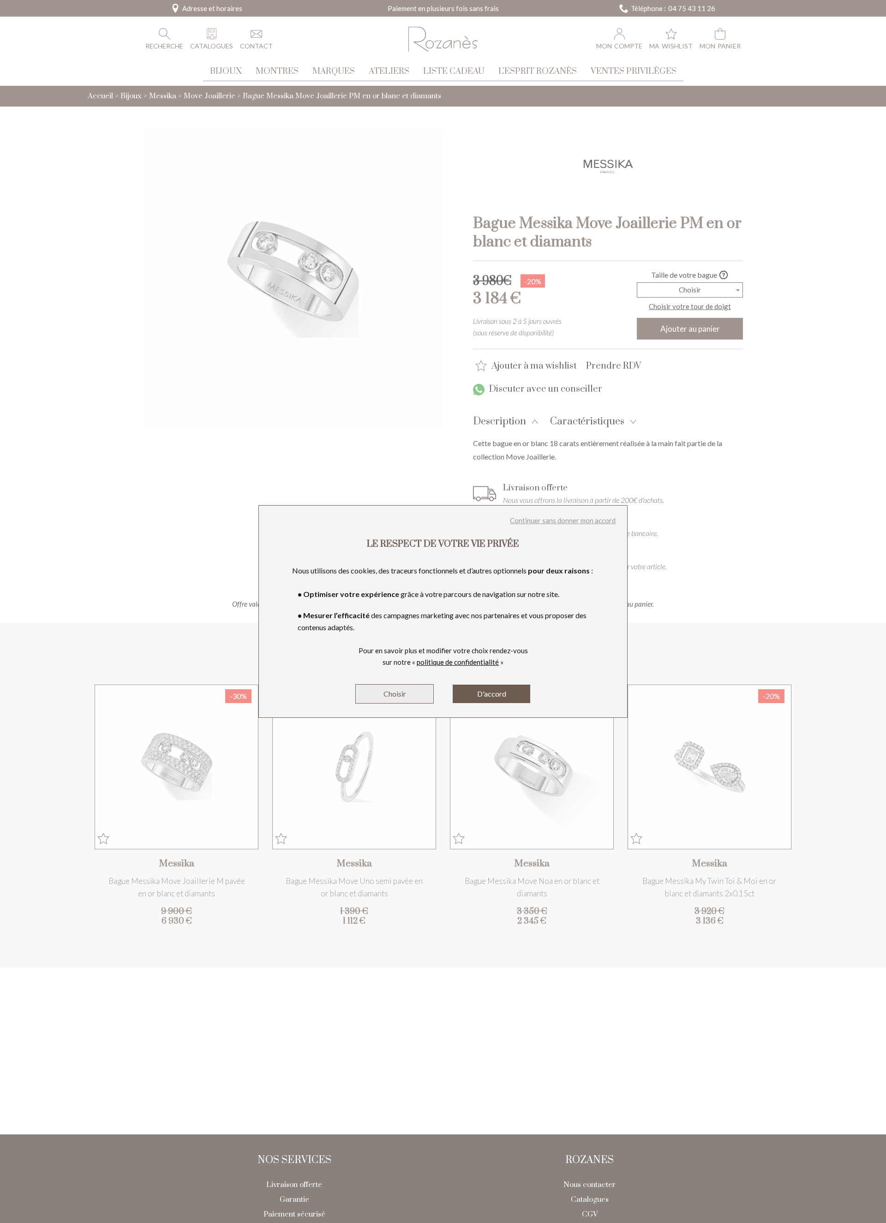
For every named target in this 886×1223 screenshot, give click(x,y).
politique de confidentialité (458, 662)
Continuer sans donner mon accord (563, 520)
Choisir (394, 693)
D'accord (491, 693)
